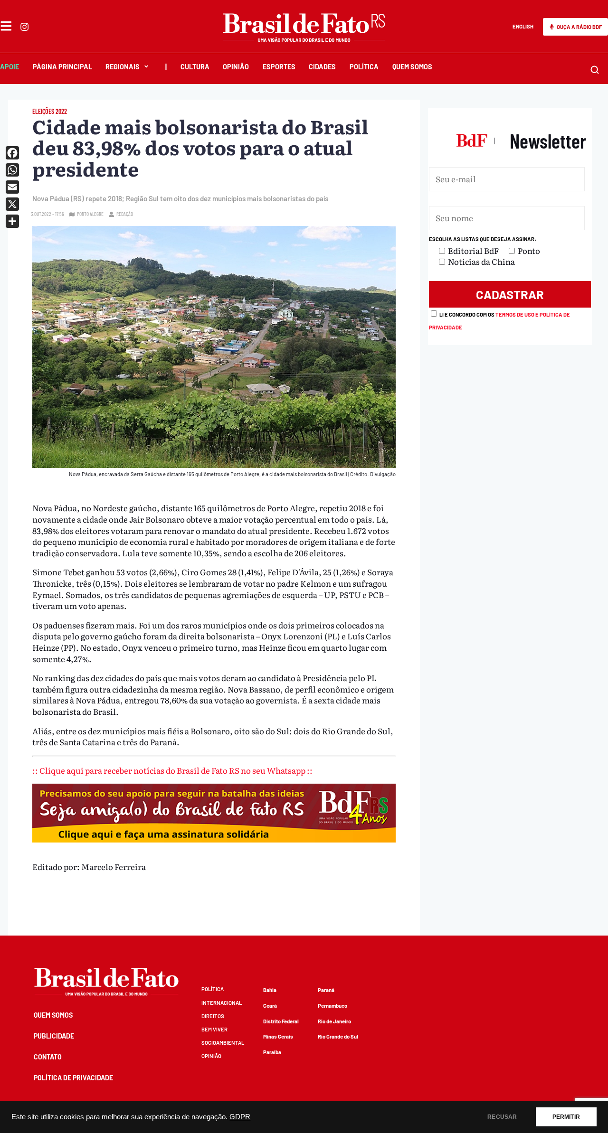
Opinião (236, 67)
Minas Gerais (278, 1036)
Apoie (9, 67)
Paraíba (272, 1052)
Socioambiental (222, 1042)
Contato (48, 1057)
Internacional (221, 1003)
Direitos (212, 1016)
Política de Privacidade (73, 1078)
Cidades (322, 67)
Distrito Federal (281, 1021)
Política (364, 67)
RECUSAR (502, 1117)
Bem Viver (214, 1029)
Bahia (269, 990)
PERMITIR (566, 1117)
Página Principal (62, 67)
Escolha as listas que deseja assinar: (482, 239)
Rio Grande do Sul (338, 1036)
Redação (124, 214)
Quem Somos (412, 67)
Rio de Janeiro (334, 1021)
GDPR (239, 1117)
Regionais (122, 67)
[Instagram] (24, 26)
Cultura (194, 67)
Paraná (326, 990)
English (523, 26)
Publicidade (54, 1036)
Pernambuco (332, 1005)
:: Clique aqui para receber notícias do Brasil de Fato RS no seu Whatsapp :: (172, 770)
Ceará (270, 1005)
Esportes (279, 67)
